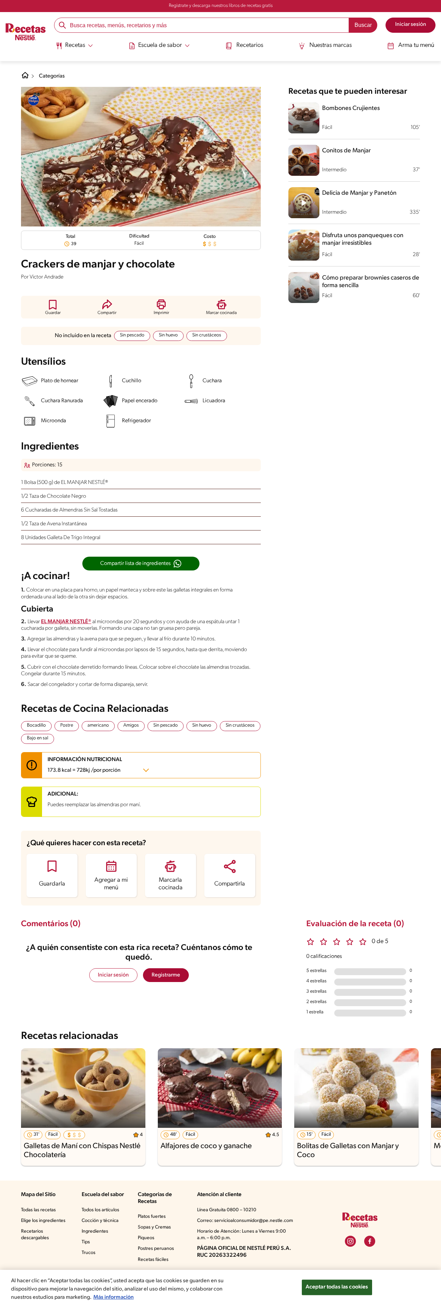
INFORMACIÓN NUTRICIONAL (85, 765)
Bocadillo (36, 725)
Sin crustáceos (206, 335)
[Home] (25, 78)
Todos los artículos (100, 1210)
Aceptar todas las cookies (337, 1287)
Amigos (131, 725)
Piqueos (146, 1238)
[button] (53, 307)
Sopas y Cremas (154, 1227)
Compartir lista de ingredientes (135, 563)
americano (98, 725)
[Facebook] (369, 1241)
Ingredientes (95, 1231)
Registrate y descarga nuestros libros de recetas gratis (221, 5)
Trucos (88, 1252)
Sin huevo (168, 335)
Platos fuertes (152, 1216)
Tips (86, 1242)
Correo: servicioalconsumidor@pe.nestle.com (245, 1220)
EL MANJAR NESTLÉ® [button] (66, 622)
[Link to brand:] (33, 99)
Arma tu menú (416, 45)
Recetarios (249, 45)
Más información (113, 1297)
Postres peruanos (156, 1248)
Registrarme (166, 975)
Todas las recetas (38, 1210)
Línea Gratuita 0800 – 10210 (226, 1210)
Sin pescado (132, 335)
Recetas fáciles (153, 1259)
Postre (66, 725)
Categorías (52, 76)
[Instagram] (350, 1241)
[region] (220, 1287)
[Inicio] (26, 32)
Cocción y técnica (100, 1220)
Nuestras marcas (330, 45)
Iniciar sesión (113, 975)
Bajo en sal (37, 738)
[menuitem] (74, 48)
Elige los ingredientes (43, 1220)
